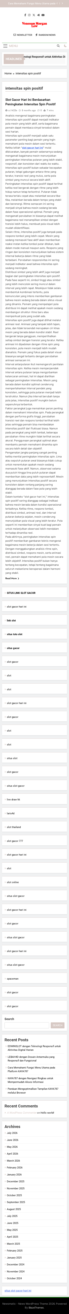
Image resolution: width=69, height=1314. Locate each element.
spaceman (12, 978)
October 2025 (14, 1195)
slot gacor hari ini (32, 147)
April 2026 (12, 1153)
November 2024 (15, 1271)
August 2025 (14, 1209)
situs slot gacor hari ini (18, 1290)
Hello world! (47, 1112)
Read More (11, 578)
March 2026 (13, 1160)
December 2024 (15, 1264)
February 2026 (14, 1167)
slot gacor (12, 661)
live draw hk (13, 799)
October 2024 (14, 1278)
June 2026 (12, 1140)
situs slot (12, 758)
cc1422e (12, 110)
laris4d (10, 813)
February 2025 (14, 1250)
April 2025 (12, 1236)
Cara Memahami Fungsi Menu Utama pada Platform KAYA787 (31, 3)
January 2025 (14, 1257)
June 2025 (12, 1223)
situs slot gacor (15, 785)
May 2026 (12, 1146)
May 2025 (12, 1229)
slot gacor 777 (15, 841)
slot (9, 675)
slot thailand (14, 827)
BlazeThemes (36, 1307)
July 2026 (12, 1132)
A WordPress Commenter (21, 1112)
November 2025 (15, 1188)
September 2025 (16, 1202)
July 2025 (12, 1216)
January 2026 (14, 1174)
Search (9, 1019)
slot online (13, 882)
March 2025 (13, 1243)
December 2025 (15, 1181)
